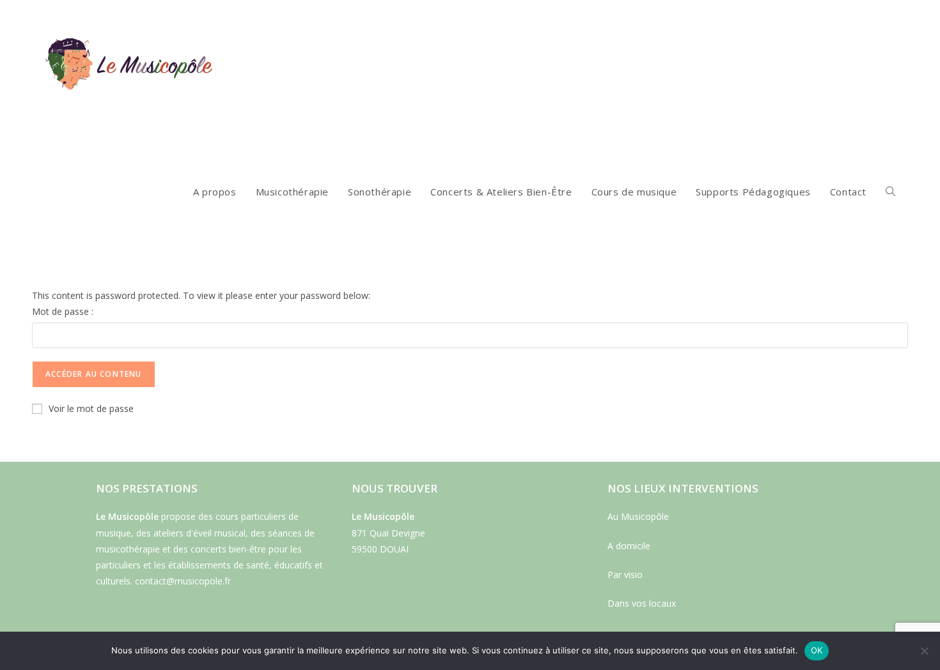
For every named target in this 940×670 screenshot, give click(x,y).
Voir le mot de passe (91, 408)
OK (817, 650)
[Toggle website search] (890, 191)
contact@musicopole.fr (183, 581)
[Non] (924, 650)
